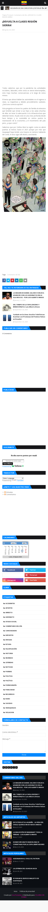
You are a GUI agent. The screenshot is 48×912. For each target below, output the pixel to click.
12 (19, 549)
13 (22, 549)
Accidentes (10, 603)
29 (5, 554)
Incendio (9, 658)
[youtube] (35, 580)
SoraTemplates (17, 895)
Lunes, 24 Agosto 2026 (15, 557)
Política (8, 681)
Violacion (9, 712)
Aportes (8, 608)
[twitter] (35, 570)
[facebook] (12, 570)
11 (16, 549)
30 (9, 554)
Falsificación (11, 649)
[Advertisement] (24, 418)
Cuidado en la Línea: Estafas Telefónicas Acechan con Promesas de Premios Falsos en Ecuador (29, 316)
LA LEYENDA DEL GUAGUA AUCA (25, 868)
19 (19, 551)
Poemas (8, 671)
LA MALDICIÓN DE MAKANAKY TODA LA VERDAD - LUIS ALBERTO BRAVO (27, 833)
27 (22, 552)
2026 (24, 543)
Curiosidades (11, 631)
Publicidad (10, 690)
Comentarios (11, 494)
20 (22, 551)
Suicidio (8, 703)
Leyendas (9, 662)
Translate (20, 480)
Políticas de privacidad (27, 891)
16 (9, 551)
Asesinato (9, 617)
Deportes (9, 635)
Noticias (9, 667)
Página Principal (7, 15)
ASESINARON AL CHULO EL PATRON (26, 859)
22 (5, 552)
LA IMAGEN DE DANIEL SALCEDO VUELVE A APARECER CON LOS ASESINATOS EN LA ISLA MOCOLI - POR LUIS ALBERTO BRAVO (28, 295)
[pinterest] (35, 575)
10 (12, 549)
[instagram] (12, 580)
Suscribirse (7, 464)
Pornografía (11, 685)
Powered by (7, 466)
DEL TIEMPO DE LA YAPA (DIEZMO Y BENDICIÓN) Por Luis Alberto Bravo (26, 306)
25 (16, 552)
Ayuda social (11, 622)
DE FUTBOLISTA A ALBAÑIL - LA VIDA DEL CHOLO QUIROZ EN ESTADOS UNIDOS (28, 823)
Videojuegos (10, 708)
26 (19, 552)
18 (16, 551)
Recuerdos (9, 694)
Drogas (8, 640)
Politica (8, 676)
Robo (7, 699)
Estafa (8, 644)
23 (9, 552)
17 (12, 551)
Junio (13, 543)
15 (5, 551)
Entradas (9, 492)
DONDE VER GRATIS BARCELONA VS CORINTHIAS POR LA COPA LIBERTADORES (28, 843)
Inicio (15, 891)
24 (12, 552)
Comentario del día (20, 15)
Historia (9, 653)
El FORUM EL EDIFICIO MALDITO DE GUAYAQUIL (26, 879)
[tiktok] (12, 575)
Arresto (8, 612)
